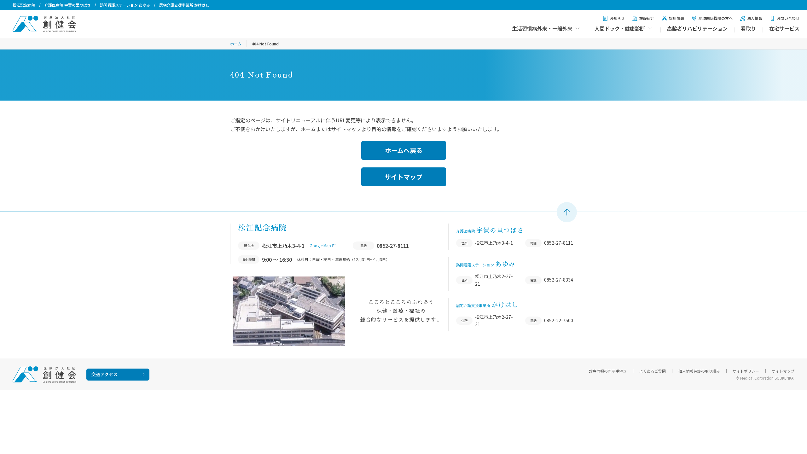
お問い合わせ (788, 18)
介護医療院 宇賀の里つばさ (67, 5)
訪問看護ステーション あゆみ (125, 5)
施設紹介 (646, 18)
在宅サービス (784, 28)
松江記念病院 (24, 5)
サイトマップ (403, 176)
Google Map (320, 245)
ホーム (235, 43)
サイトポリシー (746, 371)
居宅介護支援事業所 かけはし (184, 5)
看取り (748, 28)
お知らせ (617, 18)
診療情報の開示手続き (608, 371)
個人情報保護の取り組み (699, 371)
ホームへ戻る (403, 150)
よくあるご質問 (652, 371)
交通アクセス (104, 374)
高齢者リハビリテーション (697, 28)
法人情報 (754, 18)
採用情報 (676, 18)
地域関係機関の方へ (716, 18)
